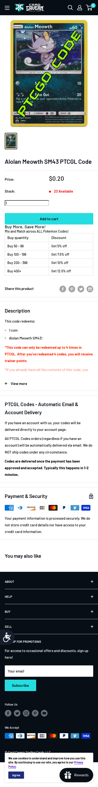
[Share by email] (90, 288)
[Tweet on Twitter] (81, 288)
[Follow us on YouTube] (44, 713)
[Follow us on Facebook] (8, 713)
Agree (16, 775)
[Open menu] (7, 8)
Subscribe (20, 685)
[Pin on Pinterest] (72, 288)
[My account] (79, 7)
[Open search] (70, 7)
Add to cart (49, 218)
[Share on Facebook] (62, 288)
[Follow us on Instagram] (26, 713)
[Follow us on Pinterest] (35, 713)
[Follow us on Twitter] (17, 713)
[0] (89, 7)
